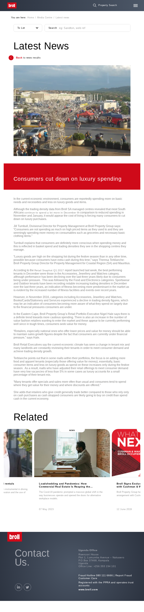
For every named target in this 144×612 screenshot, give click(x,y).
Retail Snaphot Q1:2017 (49, 270)
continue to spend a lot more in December (50, 212)
